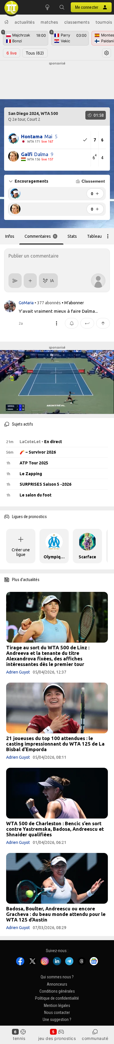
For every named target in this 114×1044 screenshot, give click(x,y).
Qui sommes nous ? (57, 977)
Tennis (19, 1038)
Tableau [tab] (94, 236)
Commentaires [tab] (40, 236)
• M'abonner (73, 302)
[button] (62, 7)
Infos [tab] (9, 236)
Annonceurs (57, 984)
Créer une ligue (21, 552)
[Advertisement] (57, 80)
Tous (35, 52)
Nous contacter (57, 1012)
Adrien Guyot (18, 672)
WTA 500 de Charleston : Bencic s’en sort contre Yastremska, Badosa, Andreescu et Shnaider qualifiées (55, 829)
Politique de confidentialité (57, 998)
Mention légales (57, 1005)
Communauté (95, 1038)
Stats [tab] (72, 236)
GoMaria (26, 302)
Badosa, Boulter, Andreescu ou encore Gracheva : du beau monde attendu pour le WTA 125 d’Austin (56, 914)
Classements (77, 22)
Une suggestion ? (57, 1019)
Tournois (104, 22)
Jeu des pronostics (57, 1038)
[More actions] (108, 236)
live (11, 52)
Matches (49, 22)
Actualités (24, 22)
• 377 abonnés (47, 302)
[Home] (6, 22)
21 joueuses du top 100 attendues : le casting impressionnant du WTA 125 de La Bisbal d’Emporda (55, 743)
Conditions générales (57, 991)
